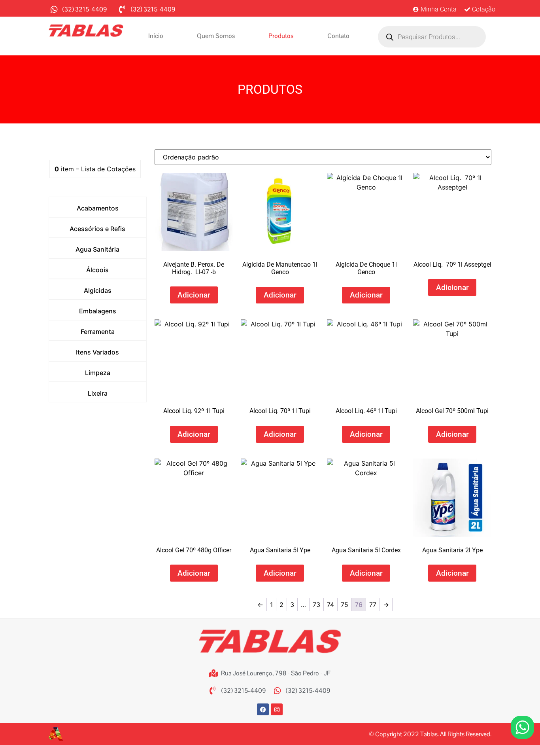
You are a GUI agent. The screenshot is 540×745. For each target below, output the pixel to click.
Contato (338, 36)
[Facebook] (263, 709)
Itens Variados (97, 352)
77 (372, 605)
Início (155, 36)
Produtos (280, 36)
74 (330, 605)
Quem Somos (216, 36)
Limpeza (97, 373)
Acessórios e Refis (97, 229)
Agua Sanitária (97, 249)
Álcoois (97, 270)
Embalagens (97, 311)
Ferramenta (98, 332)
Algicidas (97, 290)
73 (316, 605)
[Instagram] (277, 709)
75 (344, 605)
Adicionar (193, 295)
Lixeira (98, 393)
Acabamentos (98, 208)
